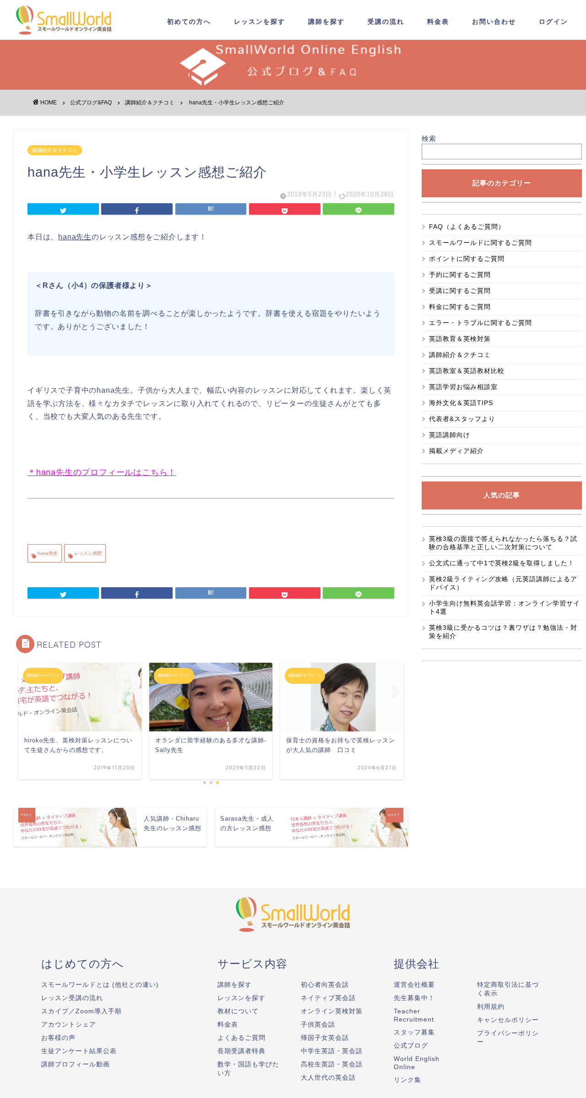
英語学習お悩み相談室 (463, 386)
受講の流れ (386, 21)
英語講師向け (449, 434)
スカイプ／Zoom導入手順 (81, 1011)
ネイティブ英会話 (328, 997)
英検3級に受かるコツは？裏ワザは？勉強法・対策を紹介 (503, 631)
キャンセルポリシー (508, 1019)
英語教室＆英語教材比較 (467, 370)
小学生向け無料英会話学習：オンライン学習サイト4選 (504, 607)
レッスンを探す (259, 21)
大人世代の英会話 (328, 1077)
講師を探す (326, 21)
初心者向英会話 (325, 984)
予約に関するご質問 (460, 274)
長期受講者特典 (241, 1051)
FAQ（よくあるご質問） (470, 226)
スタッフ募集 (414, 1032)
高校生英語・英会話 (332, 1064)
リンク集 (407, 1079)
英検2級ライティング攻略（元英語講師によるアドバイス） (503, 583)
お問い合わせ (494, 21)
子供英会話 (318, 1024)
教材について (238, 1011)
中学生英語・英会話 (332, 1051)
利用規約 (491, 1006)
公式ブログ (411, 1045)
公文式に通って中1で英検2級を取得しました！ (502, 563)
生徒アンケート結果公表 (79, 1051)
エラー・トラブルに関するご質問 (480, 322)
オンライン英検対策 (332, 1011)
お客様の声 (58, 1037)
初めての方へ (189, 21)
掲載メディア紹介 (456, 450)
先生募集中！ (414, 997)
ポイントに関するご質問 (467, 258)
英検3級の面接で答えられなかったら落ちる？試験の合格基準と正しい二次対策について (503, 543)
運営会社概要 (414, 984)
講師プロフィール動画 (75, 1064)
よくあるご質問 (241, 1037)
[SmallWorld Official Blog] (66, 36)
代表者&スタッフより (462, 418)
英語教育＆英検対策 (460, 338)
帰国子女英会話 (325, 1037)
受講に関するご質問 (460, 290)
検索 (429, 138)
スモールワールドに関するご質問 (480, 242)
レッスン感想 (87, 553)
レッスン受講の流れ (72, 997)
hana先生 (47, 553)
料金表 (438, 21)
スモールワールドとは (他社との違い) (100, 984)
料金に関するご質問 (460, 306)
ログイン (553, 21)
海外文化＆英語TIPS (461, 402)
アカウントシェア (68, 1024)
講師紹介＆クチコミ (54, 150)
